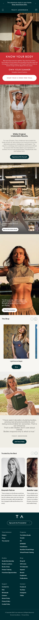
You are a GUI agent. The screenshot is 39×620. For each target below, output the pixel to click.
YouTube (22, 590)
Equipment (23, 575)
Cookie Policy (6, 604)
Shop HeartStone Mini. (18, 4)
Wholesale (5, 592)
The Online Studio (25, 535)
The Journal (5, 541)
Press (3, 538)
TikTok (22, 595)
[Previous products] (32, 319)
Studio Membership (8, 561)
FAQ (3, 590)
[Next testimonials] (36, 453)
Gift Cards (23, 564)
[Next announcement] (35, 3)
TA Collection (24, 566)
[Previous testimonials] (32, 453)
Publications (23, 578)
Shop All (22, 561)
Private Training (6, 569)
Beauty (22, 572)
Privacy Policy (6, 601)
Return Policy (6, 598)
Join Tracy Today (19, 441)
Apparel (22, 569)
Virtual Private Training (27, 552)
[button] (3, 10)
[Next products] (35, 319)
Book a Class (6, 566)
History (4, 535)
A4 (21, 541)
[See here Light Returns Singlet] (16, 346)
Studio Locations (7, 564)
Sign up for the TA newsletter (17, 523)
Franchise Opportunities (9, 572)
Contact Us (5, 587)
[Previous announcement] (3, 3)
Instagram (23, 592)
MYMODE (23, 543)
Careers (4, 595)
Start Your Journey (9, 310)
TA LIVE (22, 538)
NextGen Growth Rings (27, 549)
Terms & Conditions (15, 615)
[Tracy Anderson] (19, 9)
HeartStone (23, 546)
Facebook (23, 587)
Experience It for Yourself (19, 157)
